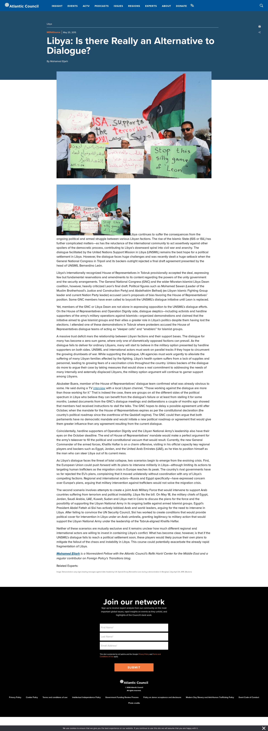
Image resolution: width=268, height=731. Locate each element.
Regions (134, 6)
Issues (118, 6)
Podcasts (102, 6)
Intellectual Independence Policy (86, 697)
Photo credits (134, 703)
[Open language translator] (192, 5)
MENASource (53, 32)
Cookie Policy (32, 697)
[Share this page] (260, 32)
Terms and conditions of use (55, 697)
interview (99, 388)
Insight (57, 6)
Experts (151, 6)
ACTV (86, 6)
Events (73, 6)
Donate (181, 6)
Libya (49, 23)
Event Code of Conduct (249, 697)
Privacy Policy (143, 654)
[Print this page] (260, 26)
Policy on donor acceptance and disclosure (162, 697)
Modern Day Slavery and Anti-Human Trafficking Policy (210, 697)
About (166, 6)
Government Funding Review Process (122, 697)
